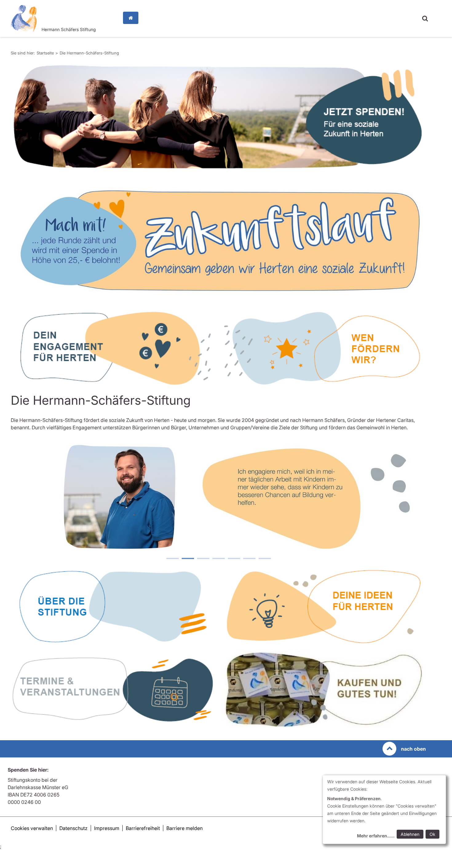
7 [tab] (264, 559)
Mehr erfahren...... (376, 835)
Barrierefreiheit (143, 828)
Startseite (132, 18)
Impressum (106, 828)
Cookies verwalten (32, 828)
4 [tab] (218, 559)
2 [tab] (187, 559)
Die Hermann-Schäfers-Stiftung (89, 52)
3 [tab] (203, 559)
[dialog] (384, 809)
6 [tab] (249, 559)
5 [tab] (234, 559)
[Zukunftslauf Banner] (218, 240)
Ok (432, 834)
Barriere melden (184, 828)
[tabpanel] (218, 117)
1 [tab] (172, 559)
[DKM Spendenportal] (218, 117)
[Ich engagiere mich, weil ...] (218, 495)
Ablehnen (410, 834)
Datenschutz (73, 828)
